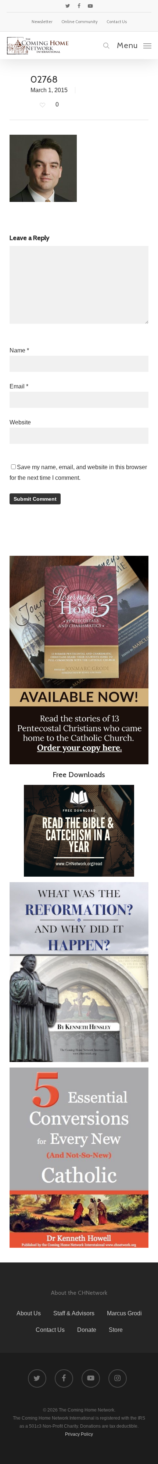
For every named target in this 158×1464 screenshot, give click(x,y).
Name (19, 350)
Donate (86, 1330)
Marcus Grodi (124, 1313)
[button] (134, 45)
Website (20, 422)
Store (116, 1330)
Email (19, 386)
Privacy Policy (79, 1434)
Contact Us (50, 1330)
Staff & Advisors (73, 1313)
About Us (29, 1313)
